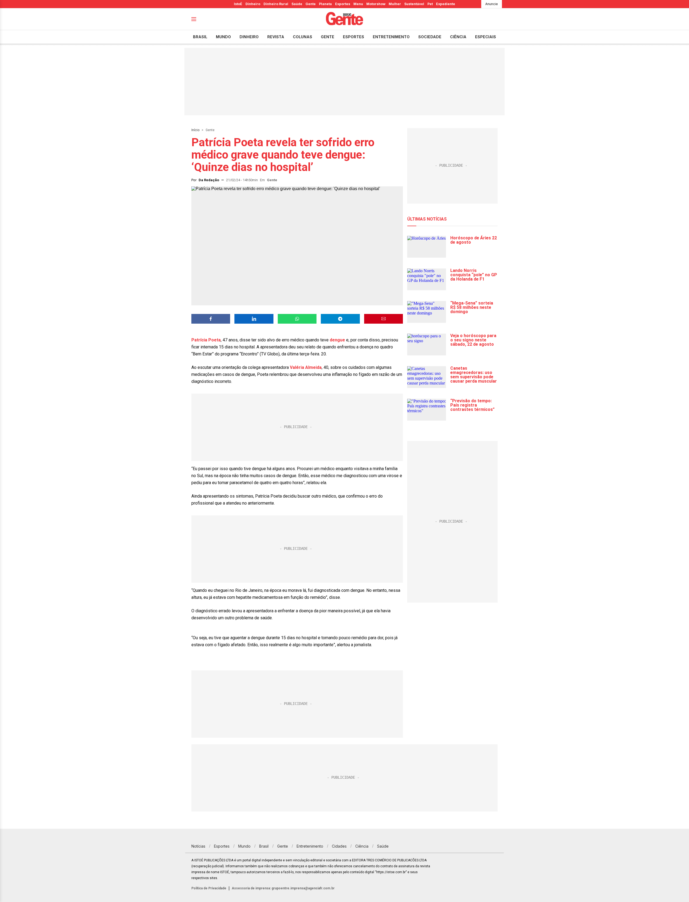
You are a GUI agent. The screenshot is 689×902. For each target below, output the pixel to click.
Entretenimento (391, 36)
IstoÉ (238, 4)
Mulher (395, 4)
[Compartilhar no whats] (297, 319)
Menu (358, 4)
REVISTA (275, 36)
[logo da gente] (344, 19)
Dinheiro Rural (275, 4)
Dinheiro (252, 4)
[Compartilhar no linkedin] (253, 319)
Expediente (445, 4)
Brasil (200, 36)
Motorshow (375, 4)
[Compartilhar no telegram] (340, 319)
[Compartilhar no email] (383, 319)
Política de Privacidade (208, 888)
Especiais (485, 36)
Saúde (296, 4)
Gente (310, 4)
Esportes (342, 4)
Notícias (198, 846)
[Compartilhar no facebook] (210, 319)
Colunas (302, 36)
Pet (430, 4)
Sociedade (429, 36)
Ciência (458, 36)
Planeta (325, 4)
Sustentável (414, 4)
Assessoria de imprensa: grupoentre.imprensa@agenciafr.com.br (283, 888)
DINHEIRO (249, 36)
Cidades (339, 846)
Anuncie (491, 4)
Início (195, 130)
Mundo (223, 36)
